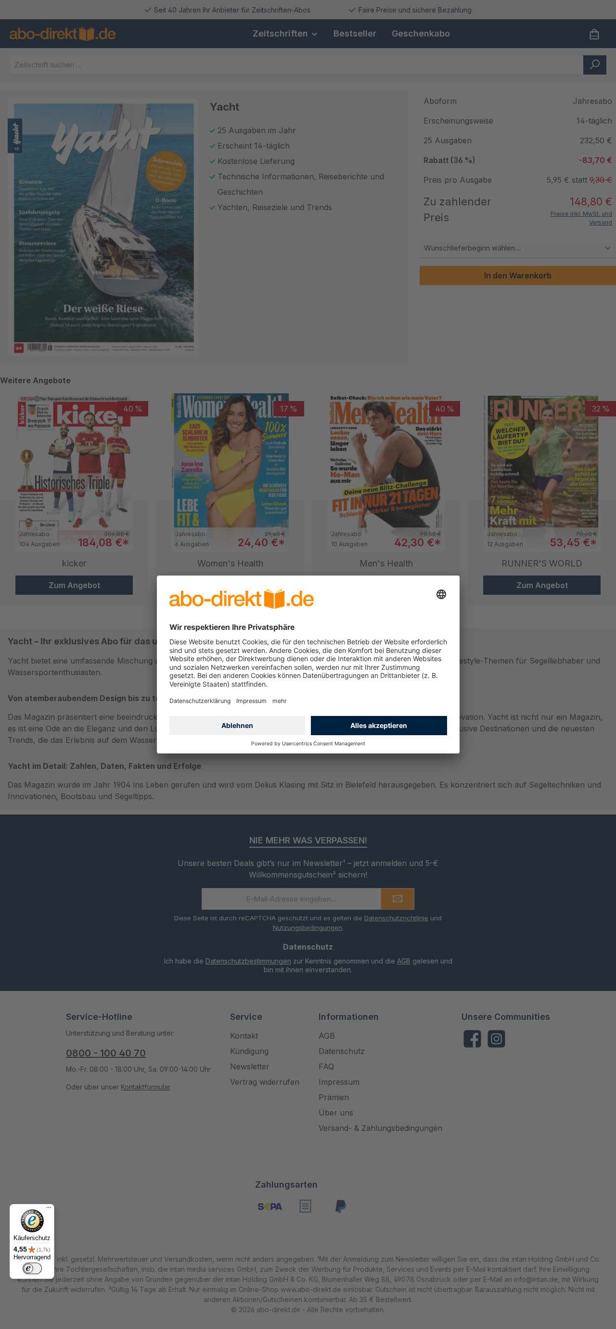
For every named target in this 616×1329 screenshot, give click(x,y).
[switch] (32, 1268)
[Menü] (48, 1210)
